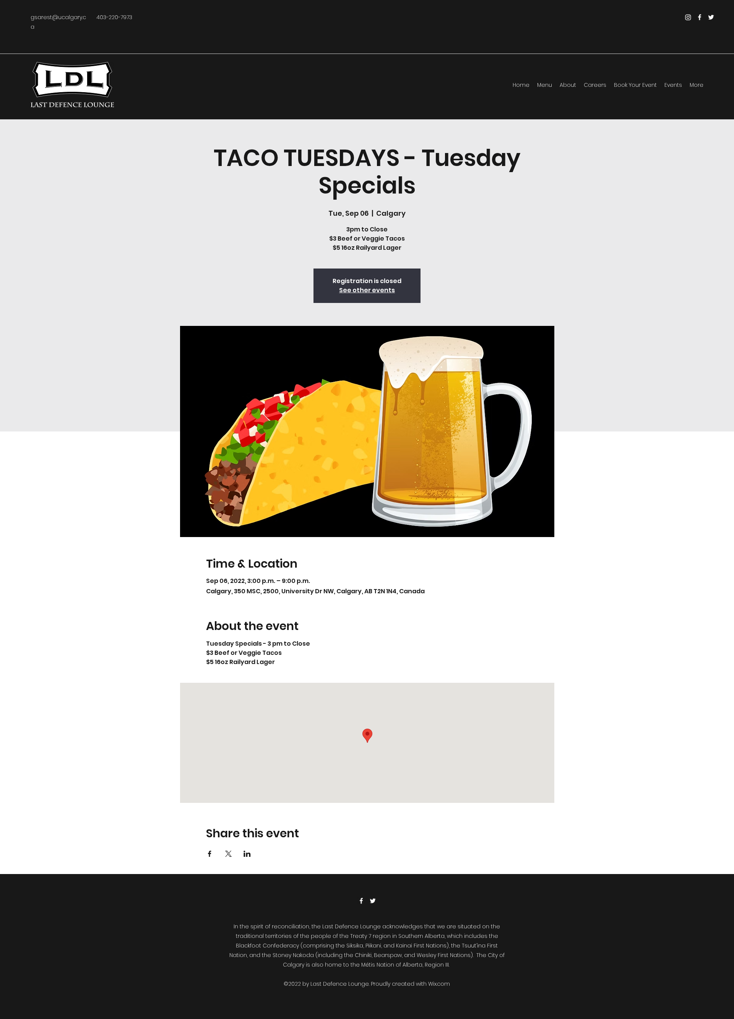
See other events (367, 290)
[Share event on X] (228, 854)
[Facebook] (699, 17)
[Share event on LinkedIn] (247, 854)
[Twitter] (711, 17)
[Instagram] (688, 17)
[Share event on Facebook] (209, 854)
